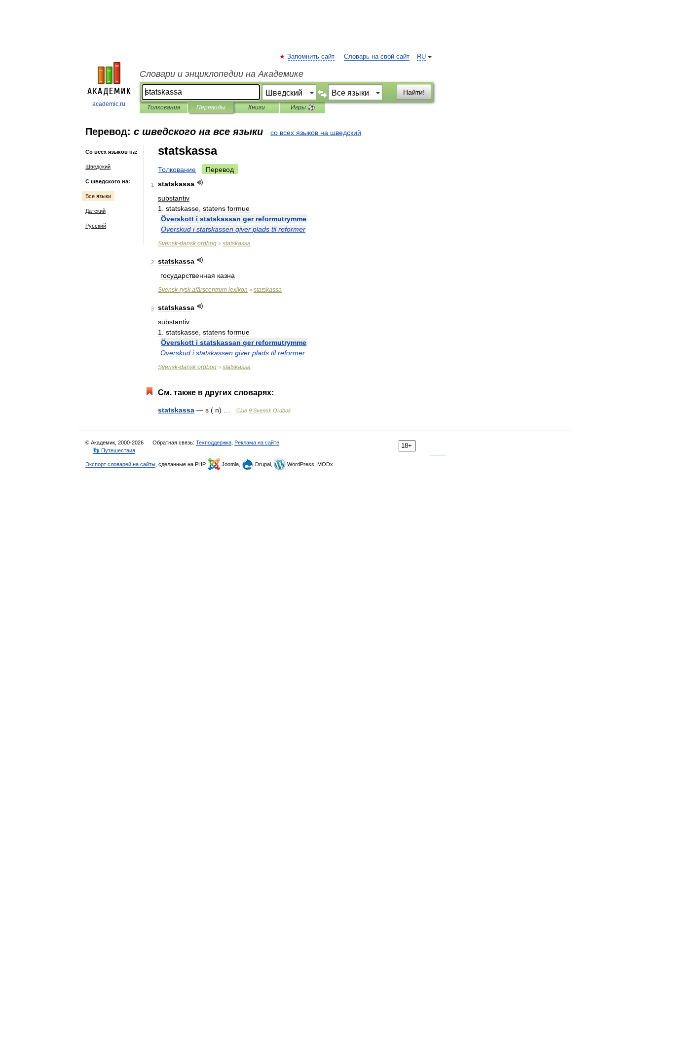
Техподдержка (213, 442)
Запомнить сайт (311, 56)
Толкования (163, 107)
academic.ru (108, 104)
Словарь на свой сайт (377, 56)
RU (421, 56)
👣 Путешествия (114, 450)
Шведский (98, 167)
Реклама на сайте (256, 442)
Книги (256, 107)
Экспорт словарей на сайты (120, 464)
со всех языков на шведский (315, 132)
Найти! (414, 92)
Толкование (177, 169)
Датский (95, 211)
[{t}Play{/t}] (200, 182)
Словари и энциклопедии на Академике (221, 74)
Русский (95, 226)
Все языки (98, 196)
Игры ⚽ (303, 107)
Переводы (210, 107)
